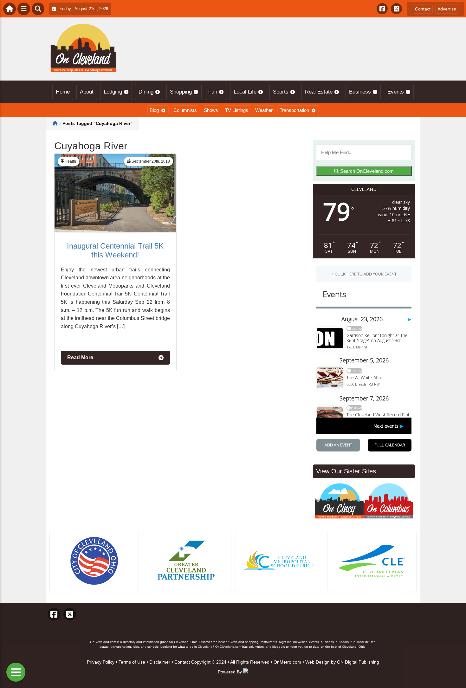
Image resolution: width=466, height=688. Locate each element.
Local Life (245, 92)
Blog (154, 110)
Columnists (185, 110)
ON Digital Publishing (358, 662)
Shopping (181, 92)
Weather (264, 110)
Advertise (446, 8)
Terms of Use (132, 662)
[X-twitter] (396, 8)
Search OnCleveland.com (366, 171)
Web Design (317, 662)
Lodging (113, 92)
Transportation (294, 110)
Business (360, 92)
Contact (422, 8)
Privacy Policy (100, 662)
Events (395, 92)
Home (63, 92)
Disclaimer (159, 662)
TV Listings (236, 110)
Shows (211, 110)
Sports (280, 92)
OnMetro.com (287, 662)
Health (70, 161)
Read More (80, 357)
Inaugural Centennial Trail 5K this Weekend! (115, 250)
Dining (146, 92)
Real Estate (319, 92)
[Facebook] (382, 8)
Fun (212, 92)
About (87, 92)
